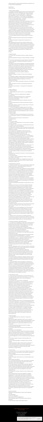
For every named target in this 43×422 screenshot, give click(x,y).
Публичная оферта (21, 409)
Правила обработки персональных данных (21, 408)
